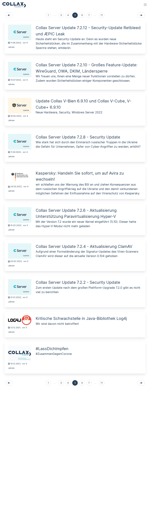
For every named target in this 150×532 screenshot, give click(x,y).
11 (102, 15)
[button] (145, 5)
